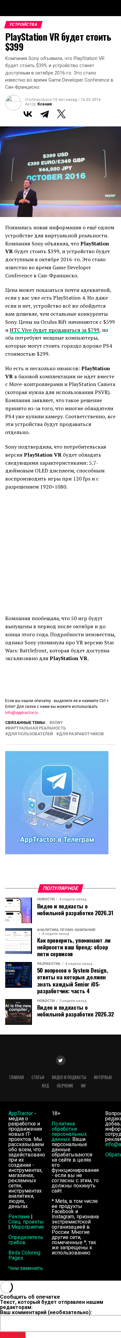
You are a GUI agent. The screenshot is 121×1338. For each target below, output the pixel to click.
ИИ (83, 1086)
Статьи (38, 1077)
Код (45, 1086)
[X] (61, 114)
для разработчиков (81, 734)
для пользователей (30, 734)
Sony (57, 723)
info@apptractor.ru (21, 712)
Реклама (19, 1217)
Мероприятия (27, 1227)
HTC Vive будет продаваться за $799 (54, 329)
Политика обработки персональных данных (69, 1131)
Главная (16, 1077)
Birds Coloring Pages (24, 1255)
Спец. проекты (26, 1222)
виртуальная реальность (37, 728)
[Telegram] (44, 114)
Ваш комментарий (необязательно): (46, 1312)
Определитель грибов (25, 1239)
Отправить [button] (12, 1335)
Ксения (44, 104)
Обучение (65, 1086)
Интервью (103, 1077)
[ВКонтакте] (27, 114)
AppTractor (20, 1113)
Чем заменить (25, 1268)
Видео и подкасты (69, 1077)
